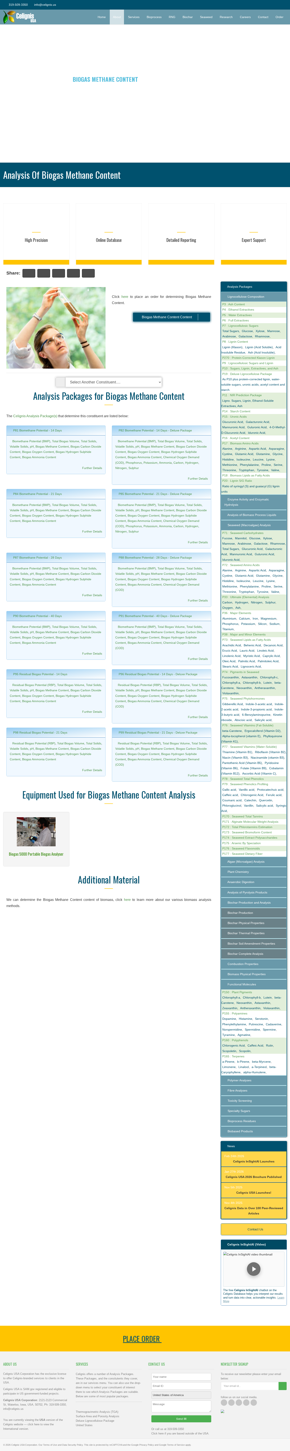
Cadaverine (273, 1024)
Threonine (229, 470)
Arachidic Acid (231, 645)
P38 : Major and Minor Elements (244, 634)
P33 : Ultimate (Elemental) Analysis (245, 597)
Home (102, 17)
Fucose (227, 538)
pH (32, 446)
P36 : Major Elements (236, 613)
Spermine (269, 1029)
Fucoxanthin (230, 677)
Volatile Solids (19, 446)
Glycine (278, 454)
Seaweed (206, 17)
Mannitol (240, 538)
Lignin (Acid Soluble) (259, 347)
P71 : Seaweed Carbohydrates (242, 533)
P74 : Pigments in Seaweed (240, 672)
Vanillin (248, 805)
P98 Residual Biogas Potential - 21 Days (39, 732)
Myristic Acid (251, 656)
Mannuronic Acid (233, 427)
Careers (245, 17)
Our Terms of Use (47, 1445)
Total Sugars (230, 331)
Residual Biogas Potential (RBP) (33, 685)
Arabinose (229, 336)
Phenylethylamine (234, 1024)
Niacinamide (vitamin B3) (267, 757)
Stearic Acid (230, 666)
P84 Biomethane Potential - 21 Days (37, 494)
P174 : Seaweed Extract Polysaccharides (249, 837)
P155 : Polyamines (234, 1013)
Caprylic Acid (271, 656)
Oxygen (227, 607)
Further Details (92, 468)
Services (133, 17)
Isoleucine (243, 459)
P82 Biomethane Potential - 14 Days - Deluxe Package (155, 430)
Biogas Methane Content (52, 446)
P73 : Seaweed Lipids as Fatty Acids (246, 639)
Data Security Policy (72, 1445)
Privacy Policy (146, 1445)
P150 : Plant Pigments (237, 992)
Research (226, 17)
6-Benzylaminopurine (256, 714)
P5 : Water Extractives (237, 315)
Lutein (267, 682)
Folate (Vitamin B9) (253, 768)
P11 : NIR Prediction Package (242, 395)
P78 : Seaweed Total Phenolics (243, 778)
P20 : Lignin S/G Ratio (237, 480)
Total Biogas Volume (65, 441)
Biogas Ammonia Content (39, 457)
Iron (255, 618)
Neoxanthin (244, 688)
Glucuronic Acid (232, 422)
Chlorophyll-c (269, 677)
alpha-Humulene (254, 1072)
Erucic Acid (229, 650)
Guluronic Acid (257, 427)
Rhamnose (262, 336)
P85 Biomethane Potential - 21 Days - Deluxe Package (155, 494)
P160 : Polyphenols (235, 1040)
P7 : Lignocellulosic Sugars (240, 325)
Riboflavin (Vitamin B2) (270, 752)
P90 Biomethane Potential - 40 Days (37, 616)
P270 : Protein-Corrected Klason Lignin (248, 357)
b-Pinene (243, 1061)
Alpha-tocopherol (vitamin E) (241, 736)
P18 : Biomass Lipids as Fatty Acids (246, 475)
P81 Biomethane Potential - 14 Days (37, 430)
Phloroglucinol (231, 805)
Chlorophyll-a (231, 682)
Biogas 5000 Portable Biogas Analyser (36, 854)
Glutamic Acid (244, 454)
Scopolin (245, 1051)
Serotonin (261, 1018)
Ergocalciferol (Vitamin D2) (262, 731)
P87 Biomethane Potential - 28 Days (37, 557)
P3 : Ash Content (233, 304)
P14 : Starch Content (236, 411)
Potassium (151, 462)
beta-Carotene (232, 731)
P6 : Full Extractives (235, 320)
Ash (238, 607)
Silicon (262, 623)
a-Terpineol (259, 1067)
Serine (278, 464)
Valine (275, 470)
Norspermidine (232, 1029)
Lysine (270, 459)
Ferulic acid (274, 795)
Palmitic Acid (246, 661)
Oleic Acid (228, 661)
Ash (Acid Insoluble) (261, 352)
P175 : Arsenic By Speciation (241, 843)
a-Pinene (228, 1061)
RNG (172, 17)
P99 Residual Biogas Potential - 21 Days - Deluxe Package (157, 732)
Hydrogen (191, 462)
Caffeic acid (230, 795)
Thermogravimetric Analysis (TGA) (97, 1411)
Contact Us (255, 1229)
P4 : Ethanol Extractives (238, 309)
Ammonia (165, 462)
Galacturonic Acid (257, 422)
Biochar (188, 17)
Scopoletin (229, 1051)
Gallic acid (229, 789)
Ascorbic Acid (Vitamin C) (259, 773)
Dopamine (229, 1018)
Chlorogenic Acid (252, 795)
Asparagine (276, 448)
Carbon (178, 462)
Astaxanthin (249, 677)
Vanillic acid (246, 789)
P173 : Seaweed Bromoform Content (247, 832)
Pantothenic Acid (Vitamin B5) (242, 763)
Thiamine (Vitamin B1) (237, 752)
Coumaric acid (232, 800)
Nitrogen (121, 468)
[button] (254, 1269)
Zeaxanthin (229, 1008)
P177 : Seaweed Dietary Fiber (242, 853)
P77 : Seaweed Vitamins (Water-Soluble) (249, 746)
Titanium (228, 629)
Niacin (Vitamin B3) (235, 757)
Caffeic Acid (255, 1045)
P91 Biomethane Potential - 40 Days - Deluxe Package (155, 616)
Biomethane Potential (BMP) (31, 441)
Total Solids (88, 441)
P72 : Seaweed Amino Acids (241, 565)
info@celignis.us (45, 4)
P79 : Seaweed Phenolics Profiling (245, 784)
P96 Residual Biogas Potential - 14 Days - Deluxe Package (157, 674)
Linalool (243, 1067)
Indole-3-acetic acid (259, 704)
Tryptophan (246, 470)
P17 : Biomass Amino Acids (240, 443)
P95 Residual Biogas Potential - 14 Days (39, 674)
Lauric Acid (247, 650)
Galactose (245, 336)
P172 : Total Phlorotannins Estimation (247, 827)
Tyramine (228, 1035)
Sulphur (133, 468)
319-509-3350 (18, 4)
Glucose (247, 331)
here (124, 297)
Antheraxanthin (265, 688)
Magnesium (268, 618)
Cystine (227, 454)
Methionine (229, 464)
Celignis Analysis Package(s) (35, 416)
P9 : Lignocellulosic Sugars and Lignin (247, 363)
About (117, 17)
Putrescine (256, 1024)
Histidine (228, 459)
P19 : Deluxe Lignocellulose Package (247, 374)
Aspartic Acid (257, 448)
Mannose (273, 331)
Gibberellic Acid (232, 704)
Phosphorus (134, 462)
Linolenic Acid (231, 656)
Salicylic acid (263, 720)
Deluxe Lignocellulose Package (95, 1420)
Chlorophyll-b (252, 682)
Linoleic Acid (265, 650)
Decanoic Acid (273, 645)
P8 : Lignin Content (235, 341)
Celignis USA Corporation (24, 1445)
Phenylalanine (249, 464)
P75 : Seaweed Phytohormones (243, 698)
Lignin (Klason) (232, 347)
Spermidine (252, 1029)
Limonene (229, 1067)
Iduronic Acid (256, 432)
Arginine (240, 448)
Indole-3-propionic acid (256, 709)
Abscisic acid (243, 720)
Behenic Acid (252, 645)
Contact (263, 17)
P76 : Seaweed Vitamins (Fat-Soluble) (247, 725)
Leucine (258, 459)
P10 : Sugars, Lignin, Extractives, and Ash (250, 368)
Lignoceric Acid (251, 666)
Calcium (244, 618)
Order (281, 17)
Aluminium (229, 618)
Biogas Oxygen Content (38, 452)
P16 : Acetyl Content (235, 438)
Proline (266, 464)
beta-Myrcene (261, 1061)
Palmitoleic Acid (268, 661)
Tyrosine (262, 470)
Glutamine (263, 454)
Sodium (274, 623)
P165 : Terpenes (233, 1056)
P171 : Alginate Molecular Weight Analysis (250, 821)
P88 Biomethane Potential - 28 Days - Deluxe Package (155, 557)
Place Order (142, 1338)
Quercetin (265, 800)
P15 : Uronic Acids (234, 416)
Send (180, 1418)
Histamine (245, 1018)
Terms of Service (176, 1445)
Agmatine (244, 1035)
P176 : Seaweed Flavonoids (241, 848)
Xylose (260, 331)
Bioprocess (154, 17)
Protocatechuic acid (270, 789)
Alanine (227, 448)
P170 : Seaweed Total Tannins (242, 816)
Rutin (269, 1045)
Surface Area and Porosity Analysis (97, 1416)
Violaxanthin (230, 693)
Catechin (250, 800)
